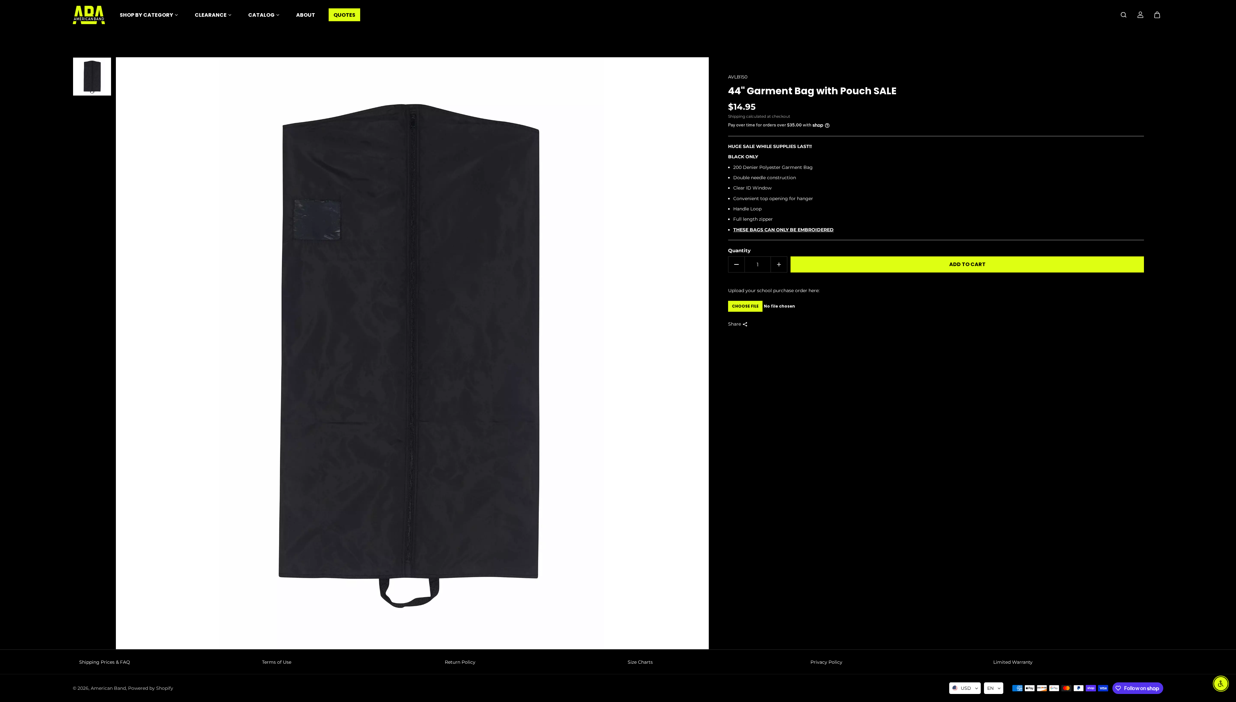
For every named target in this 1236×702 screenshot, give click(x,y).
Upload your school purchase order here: (773, 290)
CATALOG (261, 15)
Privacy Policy (826, 662)
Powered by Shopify (150, 688)
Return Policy (460, 662)
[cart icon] (1157, 15)
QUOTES (344, 15)
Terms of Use (276, 662)
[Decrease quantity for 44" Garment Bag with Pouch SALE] (736, 264)
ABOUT (305, 15)
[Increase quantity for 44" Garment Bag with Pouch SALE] (779, 264)
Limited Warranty (1013, 662)
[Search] (1124, 15)
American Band (108, 688)
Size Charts (640, 662)
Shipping (736, 116)
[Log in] (1140, 15)
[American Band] (89, 15)
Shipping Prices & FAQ (104, 662)
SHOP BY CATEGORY (146, 15)
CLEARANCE (211, 15)
